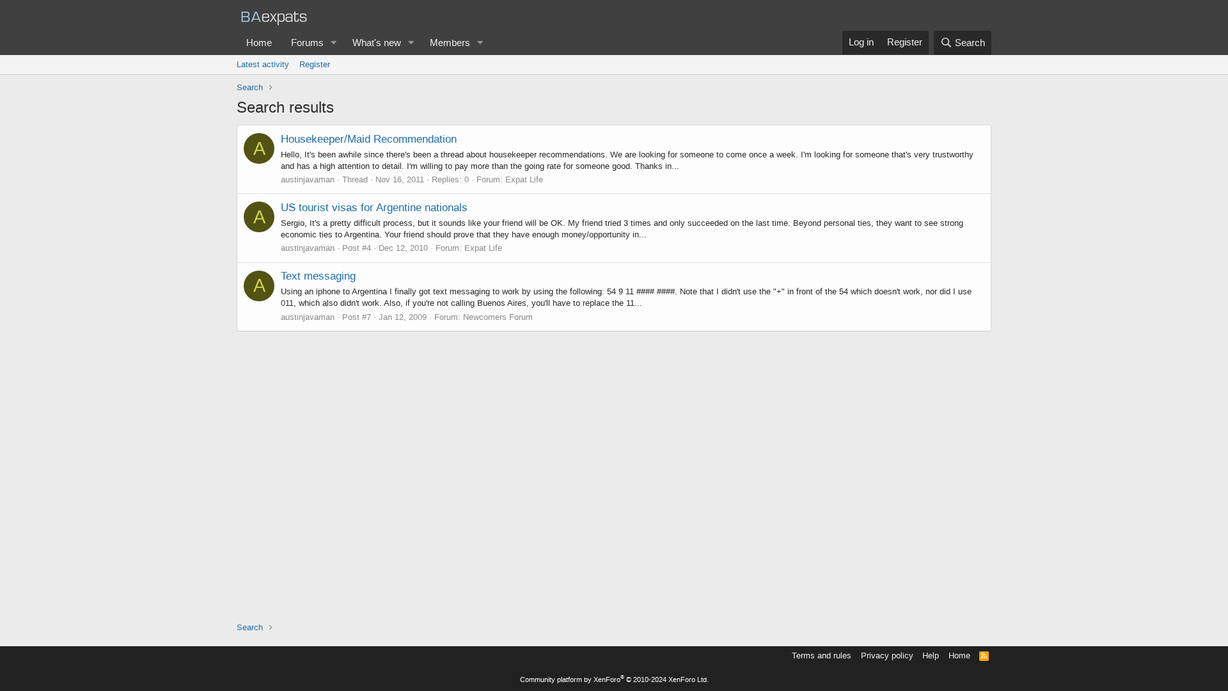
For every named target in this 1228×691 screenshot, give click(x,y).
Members (450, 42)
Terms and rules (821, 655)
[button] (334, 43)
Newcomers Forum (498, 317)
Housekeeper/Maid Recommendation (369, 139)
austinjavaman (308, 179)
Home (259, 42)
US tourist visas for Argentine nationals (374, 207)
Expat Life (524, 179)
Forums (307, 42)
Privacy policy (887, 655)
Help (930, 655)
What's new (376, 42)
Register (314, 64)
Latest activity (263, 64)
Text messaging (318, 276)
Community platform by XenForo (614, 680)
